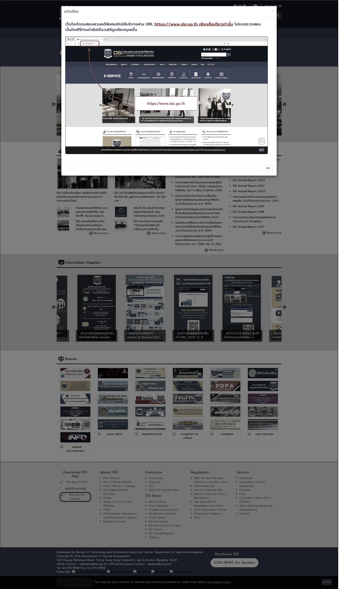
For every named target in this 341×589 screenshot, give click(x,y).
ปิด (268, 168)
